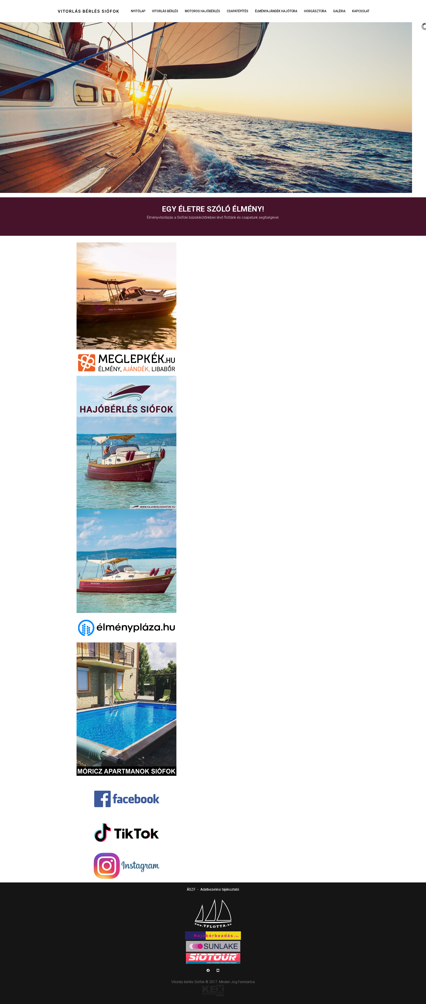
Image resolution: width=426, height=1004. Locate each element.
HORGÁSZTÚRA (315, 11)
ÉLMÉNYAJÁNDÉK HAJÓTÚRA (276, 11)
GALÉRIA (339, 11)
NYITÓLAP (138, 11)
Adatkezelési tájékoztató (219, 889)
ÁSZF (191, 889)
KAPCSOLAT (360, 11)
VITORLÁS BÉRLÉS (165, 11)
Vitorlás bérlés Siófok (88, 11)
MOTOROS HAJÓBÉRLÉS (202, 11)
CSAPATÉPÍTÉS (237, 11)
